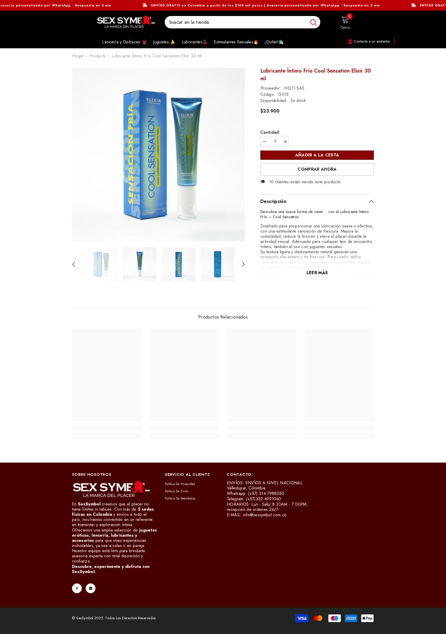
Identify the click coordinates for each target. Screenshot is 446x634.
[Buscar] (242, 22)
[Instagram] (90, 588)
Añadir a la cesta (317, 155)
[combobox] (236, 22)
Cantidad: (270, 132)
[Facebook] (77, 588)
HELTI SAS (294, 88)
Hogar (78, 56)
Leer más (317, 273)
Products (98, 56)
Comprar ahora (317, 169)
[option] (158, 154)
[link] (107, 427)
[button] (73, 264)
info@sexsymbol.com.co (265, 515)
